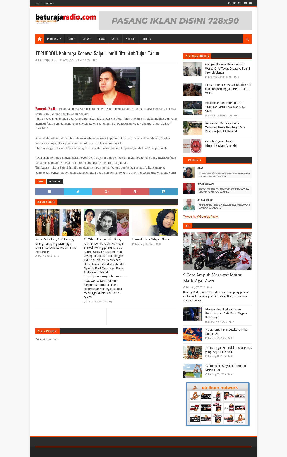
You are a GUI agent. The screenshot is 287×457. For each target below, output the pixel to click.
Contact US (49, 3)
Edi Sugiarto (205, 200)
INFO (70, 38)
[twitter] (234, 3)
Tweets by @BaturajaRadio (200, 216)
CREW (85, 38)
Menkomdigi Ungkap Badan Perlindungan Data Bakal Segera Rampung (226, 313)
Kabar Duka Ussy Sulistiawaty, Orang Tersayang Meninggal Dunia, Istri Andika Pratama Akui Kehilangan (56, 246)
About (38, 3)
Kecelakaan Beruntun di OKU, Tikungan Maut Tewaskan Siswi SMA (225, 107)
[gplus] (239, 3)
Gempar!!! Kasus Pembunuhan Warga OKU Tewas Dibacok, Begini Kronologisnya (227, 68)
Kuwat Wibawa (205, 184)
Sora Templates (58, 452)
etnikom (146, 38)
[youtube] (245, 3)
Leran (200, 168)
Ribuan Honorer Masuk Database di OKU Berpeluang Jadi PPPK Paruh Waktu (228, 89)
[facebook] (229, 3)
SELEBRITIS (55, 181)
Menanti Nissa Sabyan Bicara (150, 239)
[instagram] (250, 3)
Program (52, 38)
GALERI (115, 38)
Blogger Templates (82, 452)
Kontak (130, 38)
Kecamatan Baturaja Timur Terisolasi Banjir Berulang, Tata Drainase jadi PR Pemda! (225, 127)
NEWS (101, 38)
